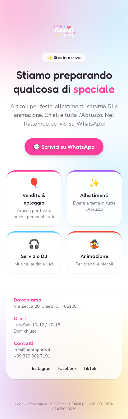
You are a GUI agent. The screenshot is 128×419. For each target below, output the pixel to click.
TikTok (89, 368)
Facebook (67, 368)
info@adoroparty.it (32, 350)
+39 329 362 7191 (32, 356)
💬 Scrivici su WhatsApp (64, 146)
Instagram (42, 368)
